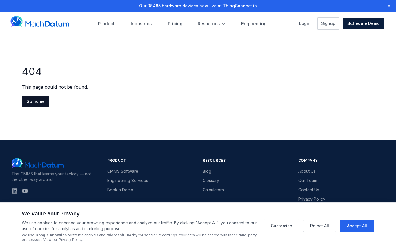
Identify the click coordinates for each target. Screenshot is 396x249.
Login (306, 23)
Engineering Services (127, 180)
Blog (207, 171)
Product (106, 23)
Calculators (213, 189)
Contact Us (308, 189)
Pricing (175, 23)
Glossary (211, 180)
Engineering (254, 23)
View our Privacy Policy (62, 239)
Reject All (319, 225)
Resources (209, 23)
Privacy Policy (311, 199)
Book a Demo (120, 189)
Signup (330, 23)
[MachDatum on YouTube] (25, 191)
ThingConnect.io (240, 5)
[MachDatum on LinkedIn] (14, 191)
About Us (307, 171)
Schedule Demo (363, 23)
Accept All (357, 225)
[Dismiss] (389, 6)
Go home (35, 101)
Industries (141, 23)
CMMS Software (122, 171)
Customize (281, 225)
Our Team (307, 180)
